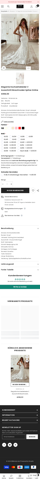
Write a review (20, 287)
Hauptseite (4, 11)
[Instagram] (10, 445)
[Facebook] (4, 445)
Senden (32, 437)
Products (12, 11)
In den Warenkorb (15, 190)
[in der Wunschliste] (33, 190)
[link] (10, 334)
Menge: (3, 180)
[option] (20, 2)
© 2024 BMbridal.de (13, 461)
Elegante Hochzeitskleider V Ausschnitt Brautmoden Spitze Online (20, 393)
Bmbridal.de (13, 98)
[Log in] (31, 6)
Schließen (38, 2)
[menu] (2, 6)
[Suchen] (8, 6)
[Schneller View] (27, 360)
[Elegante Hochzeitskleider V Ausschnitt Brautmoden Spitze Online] (20, 368)
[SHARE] (37, 190)
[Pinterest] (15, 445)
